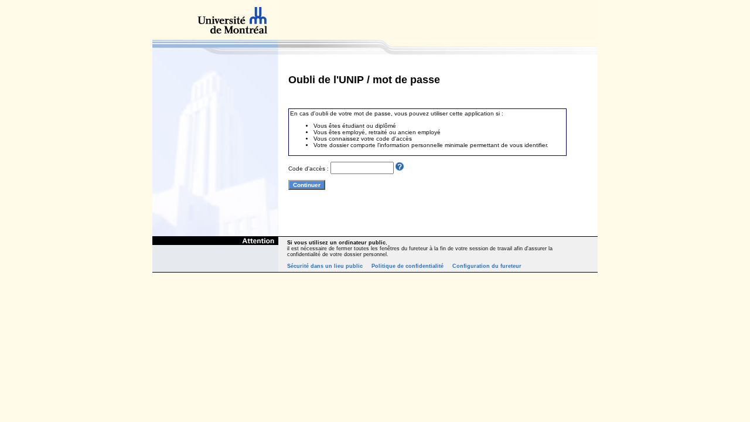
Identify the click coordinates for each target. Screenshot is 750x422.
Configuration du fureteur (486, 266)
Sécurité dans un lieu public (325, 266)
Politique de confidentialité (407, 266)
